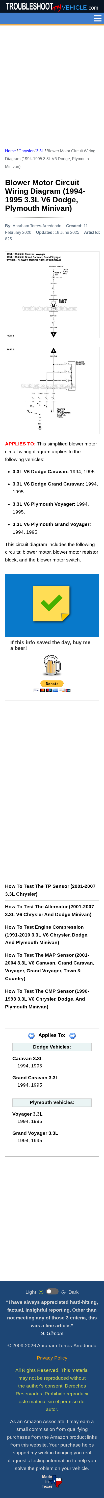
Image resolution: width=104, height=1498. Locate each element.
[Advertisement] (52, 85)
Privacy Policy (52, 1358)
